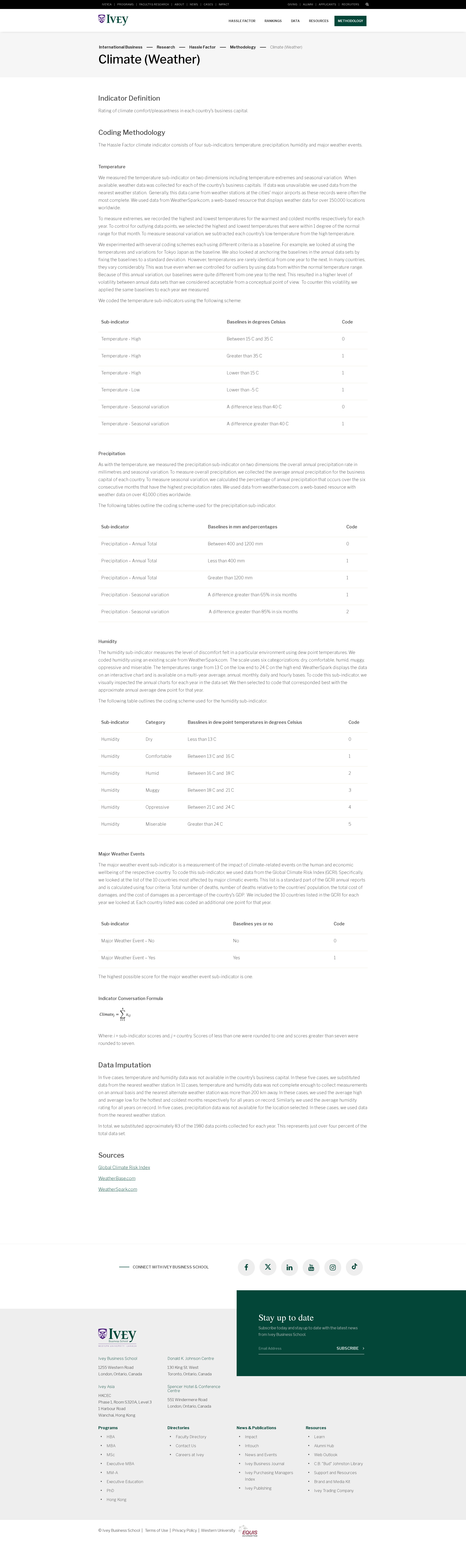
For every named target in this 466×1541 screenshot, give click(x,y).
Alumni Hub (324, 1446)
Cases (208, 4)
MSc (111, 1454)
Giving (292, 4)
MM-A (112, 1472)
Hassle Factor (242, 21)
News (194, 4)
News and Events (261, 1454)
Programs (125, 4)
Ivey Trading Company (334, 1490)
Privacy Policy (184, 1530)
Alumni (308, 4)
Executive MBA (120, 1463)
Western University (218, 1530)
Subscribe (348, 1348)
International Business (120, 47)
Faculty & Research (154, 4)
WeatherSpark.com (117, 1189)
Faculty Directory (191, 1437)
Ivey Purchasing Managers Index (269, 1476)
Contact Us (186, 1446)
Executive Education (125, 1481)
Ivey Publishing (258, 1488)
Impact (224, 4)
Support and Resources (335, 1472)
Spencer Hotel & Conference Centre (193, 1388)
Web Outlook (325, 1454)
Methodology (350, 21)
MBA (111, 1446)
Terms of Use (156, 1530)
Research (166, 47)
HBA (111, 1437)
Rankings (273, 21)
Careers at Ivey (190, 1454)
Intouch (252, 1446)
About (179, 4)
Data (295, 21)
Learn (319, 1437)
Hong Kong (116, 1499)
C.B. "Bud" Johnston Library (338, 1463)
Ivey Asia (106, 1386)
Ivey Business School (117, 1358)
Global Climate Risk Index (124, 1167)
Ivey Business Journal (264, 1463)
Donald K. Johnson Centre (190, 1358)
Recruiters (350, 4)
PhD (110, 1490)
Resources (319, 21)
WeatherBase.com (116, 1178)
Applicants (327, 4)
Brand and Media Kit (332, 1481)
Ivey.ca (107, 4)
